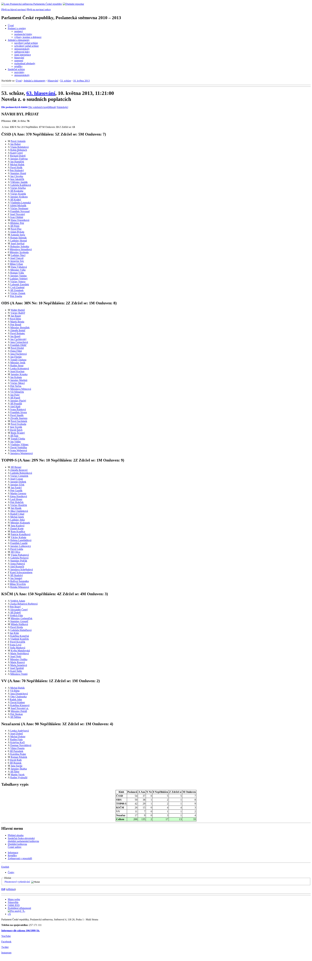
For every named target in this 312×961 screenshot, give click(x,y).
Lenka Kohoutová (19, 368)
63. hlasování (40, 93)
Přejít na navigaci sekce (39, 9)
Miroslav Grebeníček (21, 618)
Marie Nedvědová (19, 653)
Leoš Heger (16, 499)
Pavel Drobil (17, 348)
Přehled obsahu (16, 835)
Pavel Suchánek (19, 421)
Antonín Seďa (18, 234)
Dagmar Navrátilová (20, 745)
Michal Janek (17, 516)
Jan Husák (16, 508)
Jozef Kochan (17, 371)
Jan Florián (16, 356)
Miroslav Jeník (17, 362)
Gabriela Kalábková (20, 185)
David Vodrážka (18, 447)
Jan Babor (15, 144)
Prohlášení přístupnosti (19, 908)
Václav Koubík (18, 193)
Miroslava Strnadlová (21, 249)
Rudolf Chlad (17, 514)
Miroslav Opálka (18, 659)
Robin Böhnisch (18, 150)
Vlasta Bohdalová (19, 147)
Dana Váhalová (19, 267)
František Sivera (18, 412)
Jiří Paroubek (16, 751)
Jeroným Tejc (17, 261)
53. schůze (65, 80)
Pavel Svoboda (18, 424)
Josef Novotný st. (20, 708)
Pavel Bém (15, 318)
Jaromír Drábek (18, 481)
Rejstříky (12, 855)
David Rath (16, 760)
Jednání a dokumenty (19, 40)
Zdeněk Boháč (17, 330)
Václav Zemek (17, 293)
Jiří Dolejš (15, 612)
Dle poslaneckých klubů (14, 107)
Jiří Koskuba (16, 190)
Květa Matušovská (20, 650)
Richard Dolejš (18, 155)
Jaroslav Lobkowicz (20, 546)
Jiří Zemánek (17, 290)
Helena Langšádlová (20, 540)
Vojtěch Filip (16, 615)
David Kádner (17, 702)
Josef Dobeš (16, 733)
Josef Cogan (16, 478)
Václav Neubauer (19, 208)
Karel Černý (16, 152)
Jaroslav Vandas (18, 275)
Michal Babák (17, 687)
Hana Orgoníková (20, 220)
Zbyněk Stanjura (18, 418)
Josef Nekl (15, 656)
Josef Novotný (17, 214)
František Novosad (20, 211)
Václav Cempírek (19, 475)
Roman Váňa (17, 272)
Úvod (11, 25)
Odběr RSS (14, 905)
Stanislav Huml (18, 173)
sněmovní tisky (22, 51)
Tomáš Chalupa (18, 359)
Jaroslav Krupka (19, 374)
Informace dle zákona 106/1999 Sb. (20, 930)
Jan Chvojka (16, 176)
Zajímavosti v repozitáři (20, 858)
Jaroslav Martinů (18, 380)
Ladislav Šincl (18, 255)
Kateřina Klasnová (19, 705)
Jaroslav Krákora (19, 196)
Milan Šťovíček (18, 584)
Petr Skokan (16, 714)
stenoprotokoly (22, 48)
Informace (13, 852)
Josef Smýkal (17, 243)
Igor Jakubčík (17, 179)
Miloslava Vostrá (18, 674)
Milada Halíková (19, 624)
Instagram (6, 952)
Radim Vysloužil (18, 777)
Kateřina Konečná (19, 636)
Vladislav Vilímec (19, 444)
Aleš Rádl (15, 406)
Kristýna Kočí (17, 742)
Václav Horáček (18, 505)
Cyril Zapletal (17, 287)
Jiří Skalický (16, 575)
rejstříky (18, 66)
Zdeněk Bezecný (19, 470)
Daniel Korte (17, 528)
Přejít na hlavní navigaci (13, 9)
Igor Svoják (16, 427)
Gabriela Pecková (19, 557)
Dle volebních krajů (38, 107)
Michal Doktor (17, 736)
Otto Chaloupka (18, 696)
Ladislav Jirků (17, 519)
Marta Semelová (18, 665)
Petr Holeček (17, 502)
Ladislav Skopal (18, 240)
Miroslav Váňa (18, 269)
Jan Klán (14, 633)
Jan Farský (16, 487)
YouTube (6, 936)
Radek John (16, 699)
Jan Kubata (16, 377)
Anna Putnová (17, 563)
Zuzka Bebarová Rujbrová (24, 603)
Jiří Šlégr (14, 771)
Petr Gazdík (16, 490)
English (5, 866)
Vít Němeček (17, 391)
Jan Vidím (15, 441)
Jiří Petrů (14, 226)
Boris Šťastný (18, 432)
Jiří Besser (16, 467)
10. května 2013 (81, 80)
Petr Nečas (15, 386)
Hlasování (53, 80)
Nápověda (13, 902)
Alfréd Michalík (18, 205)
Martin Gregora (18, 493)
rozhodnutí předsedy (24, 63)
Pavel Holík (16, 167)
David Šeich (16, 430)
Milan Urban (16, 264)
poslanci (18, 31)
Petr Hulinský (17, 170)
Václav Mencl (17, 383)
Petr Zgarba (16, 296)
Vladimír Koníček (19, 638)
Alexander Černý (19, 609)
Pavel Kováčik (17, 641)
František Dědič (18, 345)
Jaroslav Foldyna (19, 158)
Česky (11, 872)
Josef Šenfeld (17, 668)
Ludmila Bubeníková (21, 473)
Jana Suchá (16, 765)
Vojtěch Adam (17, 600)
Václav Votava (17, 281)
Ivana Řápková (18, 409)
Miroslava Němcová (20, 389)
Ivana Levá (15, 644)
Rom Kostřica (18, 531)
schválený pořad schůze (26, 46)
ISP (3, 889)
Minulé (52, 107)
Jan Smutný (16, 578)
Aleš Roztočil (17, 566)
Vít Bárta (15, 690)
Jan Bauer (16, 315)
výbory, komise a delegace (27, 37)
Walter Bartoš (18, 310)
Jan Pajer (15, 394)
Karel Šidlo (16, 671)
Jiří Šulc (14, 435)
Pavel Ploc (16, 228)
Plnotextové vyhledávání (17, 881)
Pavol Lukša (16, 549)
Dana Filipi (16, 351)
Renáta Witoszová (19, 587)
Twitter (5, 947)
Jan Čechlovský (18, 339)
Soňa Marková (17, 647)
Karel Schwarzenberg (21, 572)
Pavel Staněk (17, 415)
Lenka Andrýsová (19, 730)
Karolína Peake (18, 754)
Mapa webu (14, 899)
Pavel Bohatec (17, 333)
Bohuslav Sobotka (19, 246)
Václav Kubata (18, 537)
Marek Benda (17, 321)
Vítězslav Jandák (19, 182)
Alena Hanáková (18, 496)
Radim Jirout (16, 365)
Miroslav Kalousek (20, 522)
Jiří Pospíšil (16, 403)
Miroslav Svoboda (19, 252)
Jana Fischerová (18, 353)
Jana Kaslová (17, 525)
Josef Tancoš (16, 258)
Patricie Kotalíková (20, 534)
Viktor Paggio (17, 748)
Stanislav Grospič (19, 621)
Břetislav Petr (17, 223)
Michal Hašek (17, 164)
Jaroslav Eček (17, 484)
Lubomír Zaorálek (19, 284)
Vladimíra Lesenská (20, 202)
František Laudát (18, 543)
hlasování (19, 57)
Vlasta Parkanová (20, 554)
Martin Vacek (18, 774)
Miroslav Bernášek (20, 327)
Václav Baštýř (17, 313)
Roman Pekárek (19, 757)
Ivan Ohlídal (16, 217)
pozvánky (19, 72)
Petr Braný (15, 606)
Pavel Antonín (18, 141)
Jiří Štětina (15, 717)
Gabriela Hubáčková (21, 630)
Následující (62, 107)
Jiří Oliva (15, 552)
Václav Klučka (18, 188)
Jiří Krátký (15, 199)
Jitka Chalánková (19, 511)
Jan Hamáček (17, 161)
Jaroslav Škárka (19, 768)
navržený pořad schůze (26, 43)
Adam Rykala (17, 231)
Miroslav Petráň (19, 711)
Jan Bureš (15, 336)
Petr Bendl (15, 324)
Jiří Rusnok (15, 762)
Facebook (6, 941)
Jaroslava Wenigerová (21, 453)
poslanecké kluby (23, 34)
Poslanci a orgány (17, 28)
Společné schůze (16, 69)
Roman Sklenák (18, 237)
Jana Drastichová (19, 693)
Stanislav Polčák (18, 560)
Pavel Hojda (16, 627)
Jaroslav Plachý (18, 400)
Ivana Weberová (18, 450)
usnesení (18, 60)
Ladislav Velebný (19, 278)
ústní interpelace (22, 54)
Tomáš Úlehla (18, 438)
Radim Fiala (16, 739)
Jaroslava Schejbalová (21, 569)
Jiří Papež (15, 397)
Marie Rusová (17, 662)
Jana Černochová (19, 342)
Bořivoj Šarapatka (19, 581)
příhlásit (11, 889)
